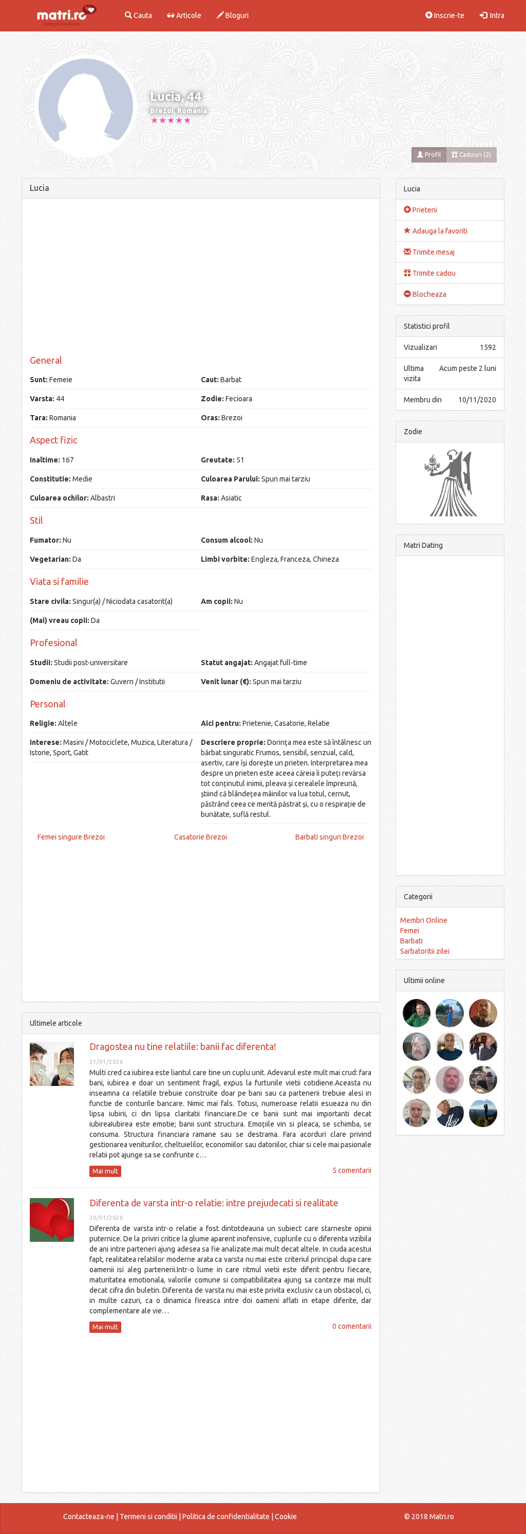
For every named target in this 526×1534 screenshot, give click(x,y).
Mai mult (105, 1171)
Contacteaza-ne (89, 1516)
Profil (432, 154)
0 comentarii (351, 1326)
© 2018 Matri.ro (429, 1516)
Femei (409, 930)
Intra (495, 15)
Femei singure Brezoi (71, 837)
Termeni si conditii (148, 1516)
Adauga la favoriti (439, 231)
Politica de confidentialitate (226, 1516)
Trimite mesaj (433, 252)
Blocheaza (428, 294)
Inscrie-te (448, 15)
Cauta (142, 15)
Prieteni (424, 210)
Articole (188, 15)
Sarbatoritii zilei (424, 951)
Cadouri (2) (474, 154)
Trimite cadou (433, 273)
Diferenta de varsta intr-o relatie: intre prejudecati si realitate (214, 1203)
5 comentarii (351, 1170)
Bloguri (236, 15)
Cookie (286, 1516)
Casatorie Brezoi (200, 837)
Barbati (411, 941)
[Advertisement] (201, 278)
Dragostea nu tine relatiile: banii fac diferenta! (182, 1046)
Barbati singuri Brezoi (329, 837)
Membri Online (423, 920)
